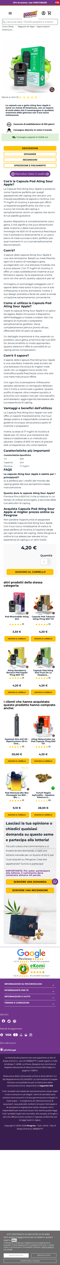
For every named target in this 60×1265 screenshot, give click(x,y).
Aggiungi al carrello (30, 572)
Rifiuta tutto (44, 1255)
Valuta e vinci (9, 97)
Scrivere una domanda (30, 881)
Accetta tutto (16, 1255)
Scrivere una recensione (30, 890)
